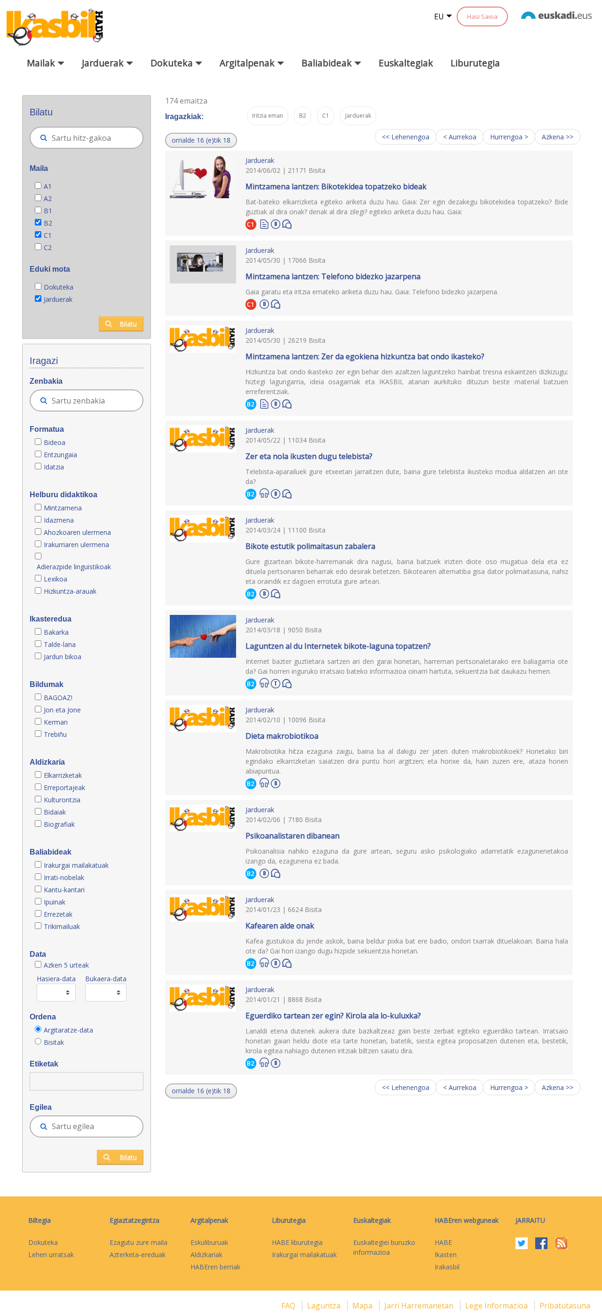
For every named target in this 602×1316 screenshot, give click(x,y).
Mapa (363, 1305)
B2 (48, 222)
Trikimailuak (62, 926)
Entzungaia (60, 454)
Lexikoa (55, 578)
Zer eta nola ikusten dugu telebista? (309, 456)
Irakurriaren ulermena (76, 544)
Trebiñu (55, 734)
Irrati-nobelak (64, 877)
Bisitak (54, 1042)
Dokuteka (58, 287)
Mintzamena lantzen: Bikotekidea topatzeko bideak (336, 186)
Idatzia (54, 466)
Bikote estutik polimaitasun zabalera (310, 546)
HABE (443, 1242)
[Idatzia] (264, 223)
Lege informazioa (497, 1305)
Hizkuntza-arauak (70, 591)
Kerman (56, 722)
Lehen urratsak (51, 1254)
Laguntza (324, 1305)
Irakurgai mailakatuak (76, 865)
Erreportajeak (64, 787)
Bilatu (128, 323)
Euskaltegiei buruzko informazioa (384, 1247)
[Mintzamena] (287, 223)
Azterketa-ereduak (138, 1254)
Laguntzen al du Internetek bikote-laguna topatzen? (338, 646)
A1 (48, 186)
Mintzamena (63, 507)
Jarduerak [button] (104, 63)
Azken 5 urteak (66, 965)
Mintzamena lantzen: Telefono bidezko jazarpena (333, 276)
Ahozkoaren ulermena (77, 532)
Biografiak (60, 824)
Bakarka (56, 632)
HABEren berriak (215, 1266)
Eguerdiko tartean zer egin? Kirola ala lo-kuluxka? (333, 1015)
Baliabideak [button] (327, 63)
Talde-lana (60, 644)
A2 (48, 198)
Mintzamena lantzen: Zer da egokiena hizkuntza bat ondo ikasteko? (365, 356)
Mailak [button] (42, 63)
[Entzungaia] (264, 493)
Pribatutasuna (564, 1305)
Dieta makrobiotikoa (282, 736)
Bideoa (54, 442)
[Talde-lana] (275, 682)
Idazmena (59, 520)
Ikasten (446, 1254)
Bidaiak (55, 811)
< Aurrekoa (459, 136)
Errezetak (58, 914)
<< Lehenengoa (405, 136)
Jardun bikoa (62, 656)
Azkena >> (557, 136)
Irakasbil (447, 1266)
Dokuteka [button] (172, 63)
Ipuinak (54, 901)
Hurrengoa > (509, 136)
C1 (48, 235)
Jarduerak (58, 299)
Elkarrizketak (63, 775)
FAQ (289, 1305)
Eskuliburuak (209, 1242)
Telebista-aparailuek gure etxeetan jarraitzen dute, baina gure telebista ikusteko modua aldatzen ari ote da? (407, 476)
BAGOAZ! (58, 697)
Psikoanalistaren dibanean (293, 836)
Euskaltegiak (406, 63)
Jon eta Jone (62, 709)
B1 (48, 210)
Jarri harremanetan (419, 1305)
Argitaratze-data (68, 1029)
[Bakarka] (275, 223)
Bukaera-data (106, 978)
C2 (48, 247)
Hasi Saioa (482, 16)
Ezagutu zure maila (138, 1242)
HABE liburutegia (297, 1242)
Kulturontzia (62, 799)
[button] (201, 140)
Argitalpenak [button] (248, 63)
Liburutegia (475, 63)
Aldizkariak (206, 1254)
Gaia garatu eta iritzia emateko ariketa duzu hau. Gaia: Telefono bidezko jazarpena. (372, 291)
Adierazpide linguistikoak (74, 566)
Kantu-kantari (64, 889)
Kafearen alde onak (280, 925)
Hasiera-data (56, 978)
